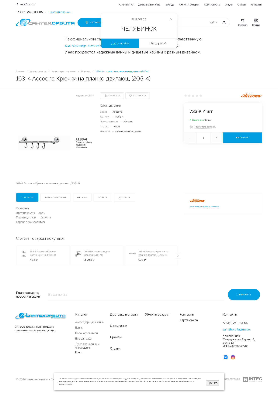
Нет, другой (158, 43)
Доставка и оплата (149, 4)
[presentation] (178, 256)
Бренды (169, 4)
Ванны (79, 327)
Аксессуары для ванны (89, 322)
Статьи (242, 4)
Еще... (78, 352)
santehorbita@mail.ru (237, 329)
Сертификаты (212, 4)
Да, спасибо (120, 43)
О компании (126, 4)
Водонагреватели (86, 333)
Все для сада (83, 338)
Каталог (81, 314)
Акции (229, 4)
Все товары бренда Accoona (204, 206)
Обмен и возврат (189, 4)
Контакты (256, 4)
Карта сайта (188, 320)
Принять (212, 382)
